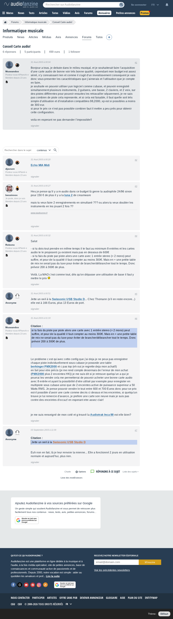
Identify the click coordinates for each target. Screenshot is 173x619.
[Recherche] (121, 5)
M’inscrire (150, 562)
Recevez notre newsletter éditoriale (116, 555)
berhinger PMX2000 (44, 366)
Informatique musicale (35, 22)
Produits (8, 37)
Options (82, 472)
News (20, 37)
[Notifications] (167, 5)
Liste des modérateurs (71, 478)
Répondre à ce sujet (108, 471)
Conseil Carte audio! (17, 46)
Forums (15, 22)
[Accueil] (5, 22)
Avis (58, 37)
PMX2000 (38, 374)
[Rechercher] (55, 150)
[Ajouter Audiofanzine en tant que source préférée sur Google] (27, 520)
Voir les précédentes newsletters (112, 570)
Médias (46, 37)
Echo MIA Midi (40, 165)
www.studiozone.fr (39, 213)
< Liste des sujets (131, 472)
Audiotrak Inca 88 (102, 414)
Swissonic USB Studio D (68, 299)
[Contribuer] (109, 37)
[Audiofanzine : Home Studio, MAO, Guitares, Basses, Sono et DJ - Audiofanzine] (21, 5)
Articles (33, 37)
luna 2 (68, 195)
